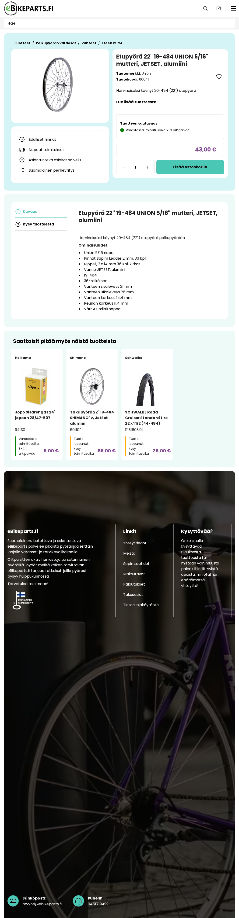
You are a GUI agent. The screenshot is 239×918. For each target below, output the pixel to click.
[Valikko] (233, 8)
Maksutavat (134, 574)
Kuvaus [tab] (30, 211)
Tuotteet (22, 43)
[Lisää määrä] (148, 167)
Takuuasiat (133, 594)
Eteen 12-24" (113, 43)
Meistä (129, 553)
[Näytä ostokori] (219, 8)
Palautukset (134, 584)
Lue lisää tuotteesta (136, 102)
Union (146, 73)
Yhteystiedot (135, 543)
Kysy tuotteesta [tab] (38, 224)
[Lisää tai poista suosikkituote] (219, 76)
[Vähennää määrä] (123, 167)
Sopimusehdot (136, 563)
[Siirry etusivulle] (28, 8)
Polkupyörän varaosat (56, 43)
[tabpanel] (149, 260)
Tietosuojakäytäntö (141, 605)
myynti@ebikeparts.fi (42, 901)
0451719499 (98, 901)
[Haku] (205, 8)
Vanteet (88, 43)
